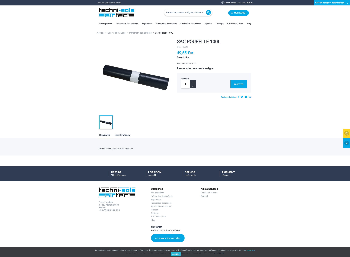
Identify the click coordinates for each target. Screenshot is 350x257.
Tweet (241, 97)
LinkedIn (250, 97)
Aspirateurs (147, 24)
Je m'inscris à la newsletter (167, 238)
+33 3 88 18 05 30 (245, 3)
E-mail (246, 97)
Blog (249, 24)
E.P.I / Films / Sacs (235, 24)
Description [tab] (104, 135)
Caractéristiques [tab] (122, 135)
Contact (204, 196)
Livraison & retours (209, 193)
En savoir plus (249, 250)
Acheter (238, 84)
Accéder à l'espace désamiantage (329, 3)
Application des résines (190, 24)
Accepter (175, 254)
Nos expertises (105, 24)
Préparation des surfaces (127, 24)
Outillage (220, 24)
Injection (208, 24)
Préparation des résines (166, 24)
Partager (238, 97)
